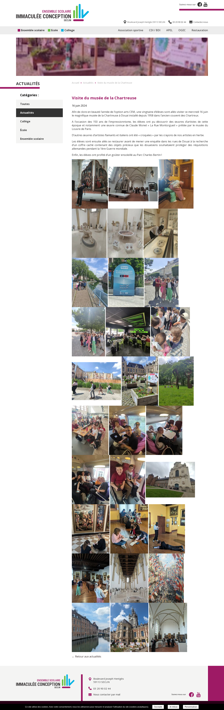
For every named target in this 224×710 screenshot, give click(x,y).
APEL (169, 30)
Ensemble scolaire (33, 30)
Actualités (27, 112)
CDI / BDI (154, 30)
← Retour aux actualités (86, 656)
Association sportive (130, 30)
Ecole (54, 30)
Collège (25, 121)
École (23, 130)
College (69, 30)
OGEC (182, 30)
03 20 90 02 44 (102, 688)
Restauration (200, 30)
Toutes (25, 104)
